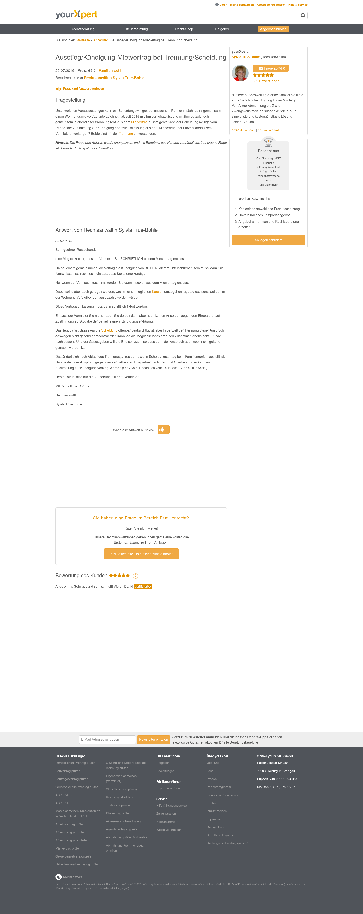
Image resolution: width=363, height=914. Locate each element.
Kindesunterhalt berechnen (124, 797)
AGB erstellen (64, 795)
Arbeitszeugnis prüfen (70, 832)
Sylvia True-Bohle (246, 56)
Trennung (126, 133)
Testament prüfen (118, 805)
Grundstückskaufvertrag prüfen (76, 786)
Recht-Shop (184, 28)
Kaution (157, 291)
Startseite (83, 40)
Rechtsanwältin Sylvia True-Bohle (114, 77)
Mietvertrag (139, 121)
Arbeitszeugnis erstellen (71, 840)
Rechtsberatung (83, 28)
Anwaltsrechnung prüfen (122, 829)
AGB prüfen (63, 803)
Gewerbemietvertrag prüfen (74, 856)
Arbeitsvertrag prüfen (69, 824)
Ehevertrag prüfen (118, 813)
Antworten (101, 40)
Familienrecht (110, 70)
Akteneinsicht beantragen (123, 821)
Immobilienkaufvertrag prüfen (75, 762)
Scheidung (109, 330)
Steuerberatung (136, 28)
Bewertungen (165, 770)
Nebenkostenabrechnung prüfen (77, 864)
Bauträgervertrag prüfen (71, 778)
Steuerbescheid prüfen (121, 789)
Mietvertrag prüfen (67, 848)
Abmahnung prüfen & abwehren (127, 837)
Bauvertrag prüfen (67, 770)
